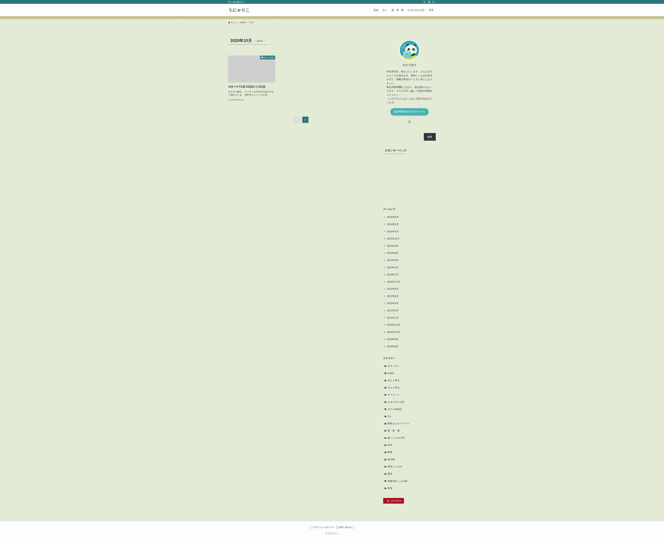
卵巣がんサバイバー (398, 423)
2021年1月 (393, 317)
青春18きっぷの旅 (397, 481)
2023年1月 (393, 274)
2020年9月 (393, 339)
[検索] (433, 2)
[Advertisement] (409, 179)
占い (390, 416)
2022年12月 (393, 281)
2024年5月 (393, 224)
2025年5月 (393, 217)
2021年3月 (393, 310)
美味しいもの (395, 466)
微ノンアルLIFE (396, 437)
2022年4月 (393, 303)
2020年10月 (393, 332)
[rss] (429, 2)
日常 (390, 445)
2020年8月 (393, 346)
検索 (429, 136)
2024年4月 (393, 231)
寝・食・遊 (394, 430)
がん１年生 (394, 380)
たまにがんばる (396, 401)
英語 (390, 473)
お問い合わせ (345, 527)
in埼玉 (391, 373)
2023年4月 (393, 267)
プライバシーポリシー (323, 527)
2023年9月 (393, 245)
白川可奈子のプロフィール (409, 111)
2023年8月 (393, 253)
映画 (390, 452)
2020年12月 (393, 324)
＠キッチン (394, 366)
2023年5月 (393, 260)
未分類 (391, 459)
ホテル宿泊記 (395, 409)
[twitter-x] (424, 2)
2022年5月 (393, 296)
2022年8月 (393, 288)
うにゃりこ (239, 10)
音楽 (390, 488)
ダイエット (394, 394)
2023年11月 (393, 238)
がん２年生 (394, 387)
